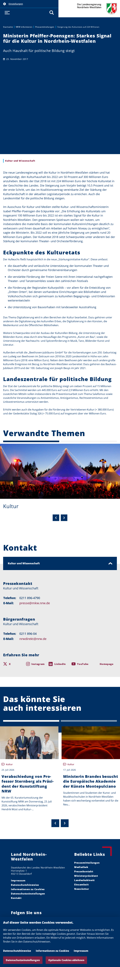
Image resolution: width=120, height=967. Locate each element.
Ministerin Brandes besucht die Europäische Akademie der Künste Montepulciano (90, 781)
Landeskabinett (84, 880)
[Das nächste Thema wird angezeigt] (64, 518)
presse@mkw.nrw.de (34, 603)
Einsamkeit (81, 884)
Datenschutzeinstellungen (23, 960)
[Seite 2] (89, 441)
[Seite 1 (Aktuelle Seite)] (31, 441)
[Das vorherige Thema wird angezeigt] (56, 518)
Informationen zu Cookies (52, 950)
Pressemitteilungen (44, 27)
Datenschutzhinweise (17, 950)
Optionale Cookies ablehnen (66, 960)
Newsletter (81, 888)
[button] (29, 4)
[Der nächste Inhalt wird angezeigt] (65, 823)
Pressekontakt (83, 871)
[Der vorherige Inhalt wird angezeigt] (55, 823)
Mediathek (81, 867)
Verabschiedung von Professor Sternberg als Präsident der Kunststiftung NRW (28, 784)
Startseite (8, 27)
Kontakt (16, 897)
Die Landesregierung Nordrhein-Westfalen (89, 8)
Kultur (11, 506)
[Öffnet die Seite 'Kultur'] (60, 471)
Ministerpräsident (86, 875)
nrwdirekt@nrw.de (32, 639)
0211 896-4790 (29, 598)
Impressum (81, 950)
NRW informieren (24, 27)
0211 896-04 (28, 634)
